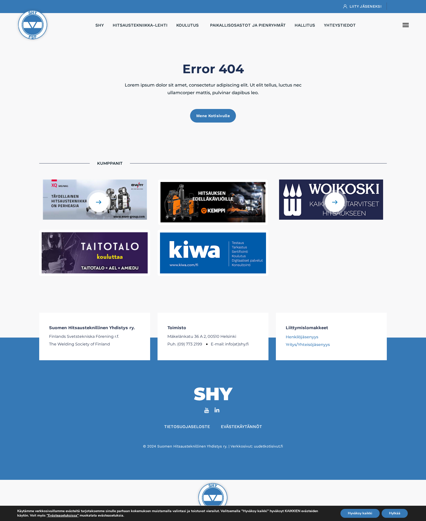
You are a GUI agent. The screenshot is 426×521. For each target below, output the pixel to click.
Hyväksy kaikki (360, 513)
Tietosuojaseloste (187, 426)
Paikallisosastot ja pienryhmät (248, 25)
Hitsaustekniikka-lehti (140, 25)
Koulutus (187, 25)
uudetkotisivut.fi (268, 446)
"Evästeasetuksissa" (63, 515)
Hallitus (305, 25)
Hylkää (394, 513)
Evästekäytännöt (241, 426)
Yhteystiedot (340, 25)
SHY (99, 25)
